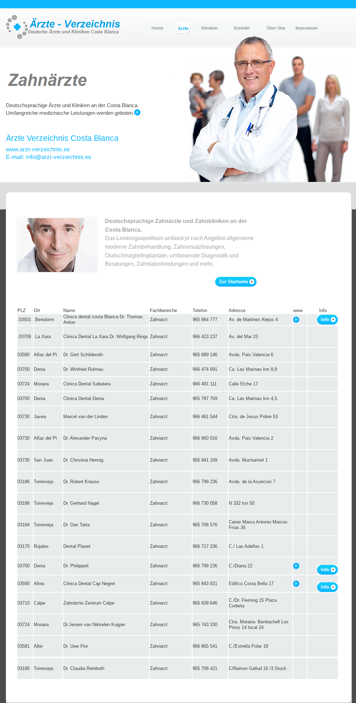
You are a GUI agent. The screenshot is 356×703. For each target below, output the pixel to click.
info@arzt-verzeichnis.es (58, 157)
